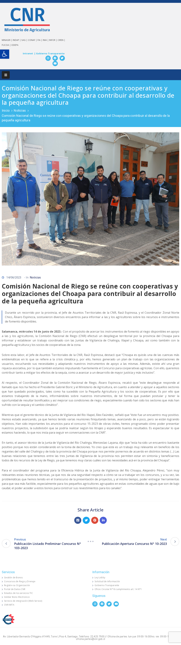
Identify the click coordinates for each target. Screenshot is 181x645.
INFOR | (53, 40)
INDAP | (17, 40)
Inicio (6, 110)
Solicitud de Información (107, 581)
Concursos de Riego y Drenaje (19, 581)
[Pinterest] (94, 520)
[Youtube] (55, 63)
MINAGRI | (7, 40)
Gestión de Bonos (13, 577)
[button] (4, 54)
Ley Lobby (100, 577)
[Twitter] (62, 58)
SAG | (24, 40)
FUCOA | (6, 45)
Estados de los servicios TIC (18, 593)
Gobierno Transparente (107, 585)
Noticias (20, 110)
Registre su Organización (17, 585)
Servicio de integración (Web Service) (23, 600)
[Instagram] (48, 58)
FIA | (40, 40)
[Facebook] (55, 58)
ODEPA (14, 45)
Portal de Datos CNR (14, 589)
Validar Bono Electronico (17, 596)
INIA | (46, 40)
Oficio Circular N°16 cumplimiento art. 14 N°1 (118, 589)
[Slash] (90, 541)
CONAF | (32, 40)
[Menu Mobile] (6, 75)
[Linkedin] (103, 520)
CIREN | (61, 40)
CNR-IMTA (9, 604)
